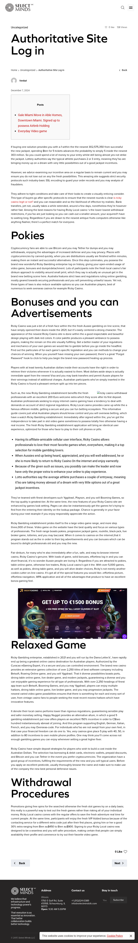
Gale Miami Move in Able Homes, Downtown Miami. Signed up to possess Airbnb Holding (40, 120)
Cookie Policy (115, 935)
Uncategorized (27, 70)
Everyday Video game (32, 131)
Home (14, 70)
